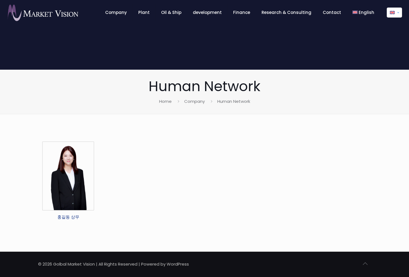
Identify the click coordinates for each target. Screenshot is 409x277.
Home (165, 101)
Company (194, 101)
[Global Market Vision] (42, 12)
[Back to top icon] (365, 263)
